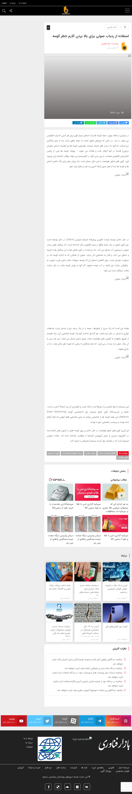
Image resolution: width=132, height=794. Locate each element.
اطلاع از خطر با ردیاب (107, 453)
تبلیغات (29, 747)
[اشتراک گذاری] (11, 11)
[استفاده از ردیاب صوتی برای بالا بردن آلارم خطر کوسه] (87, 86)
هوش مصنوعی (122, 771)
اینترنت (73, 767)
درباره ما (29, 742)
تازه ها (84, 767)
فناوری (111, 767)
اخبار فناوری (112, 27)
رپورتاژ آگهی (105, 771)
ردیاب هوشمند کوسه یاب (72, 453)
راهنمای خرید (98, 767)
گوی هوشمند (122, 457)
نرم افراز (48, 767)
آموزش (20, 767)
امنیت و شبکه (34, 767)
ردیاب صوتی (90, 453)
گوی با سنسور (53, 453)
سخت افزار (61, 767)
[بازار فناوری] (66, 10)
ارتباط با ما (28, 738)
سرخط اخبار (124, 767)
